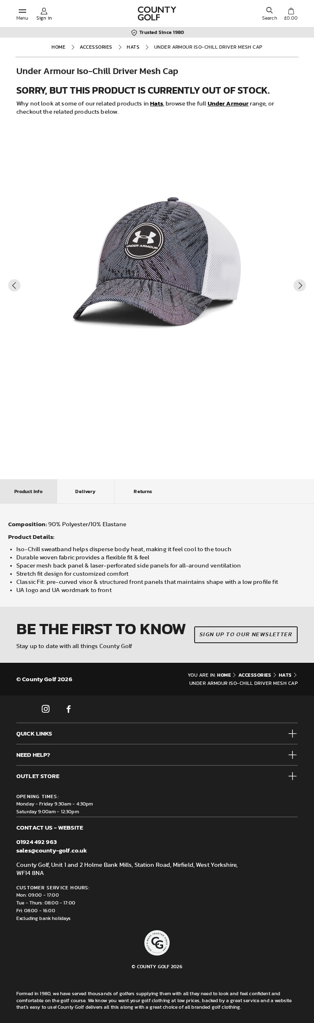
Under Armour (228, 103)
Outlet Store (37, 776)
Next (300, 285)
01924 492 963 (36, 841)
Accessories (96, 47)
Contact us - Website (49, 827)
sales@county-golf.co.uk (51, 850)
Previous (14, 285)
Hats (133, 47)
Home (58, 47)
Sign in (44, 18)
